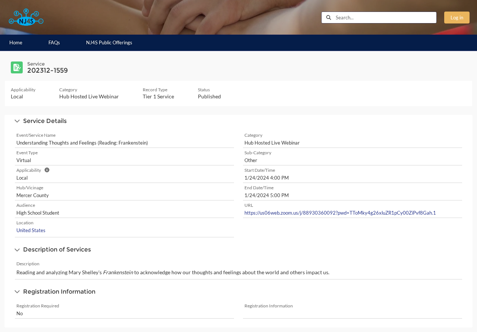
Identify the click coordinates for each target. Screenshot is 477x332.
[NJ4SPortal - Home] (26, 17)
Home (15, 42)
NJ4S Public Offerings (109, 42)
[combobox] (386, 17)
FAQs (54, 42)
